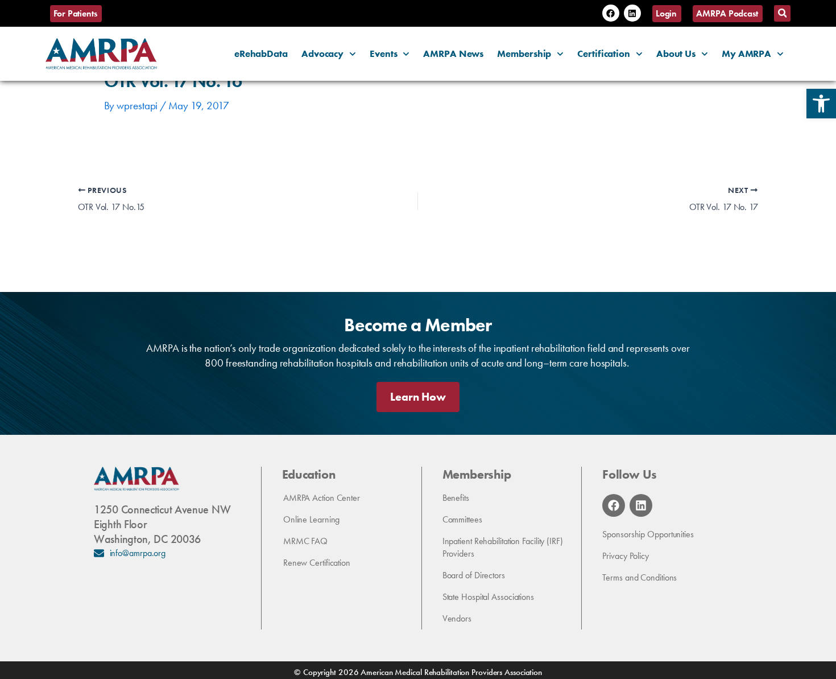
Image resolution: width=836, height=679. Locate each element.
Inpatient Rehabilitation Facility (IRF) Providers (502, 547)
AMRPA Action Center (321, 498)
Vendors (456, 618)
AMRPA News (453, 53)
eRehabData (261, 53)
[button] (821, 103)
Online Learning (311, 519)
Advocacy (322, 53)
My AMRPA (746, 53)
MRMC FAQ (305, 541)
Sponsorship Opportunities (648, 534)
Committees (462, 519)
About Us (676, 53)
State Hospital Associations (488, 597)
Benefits (455, 498)
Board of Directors (473, 575)
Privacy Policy (625, 556)
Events (383, 53)
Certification (603, 53)
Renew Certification (316, 563)
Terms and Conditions (639, 577)
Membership (524, 53)
